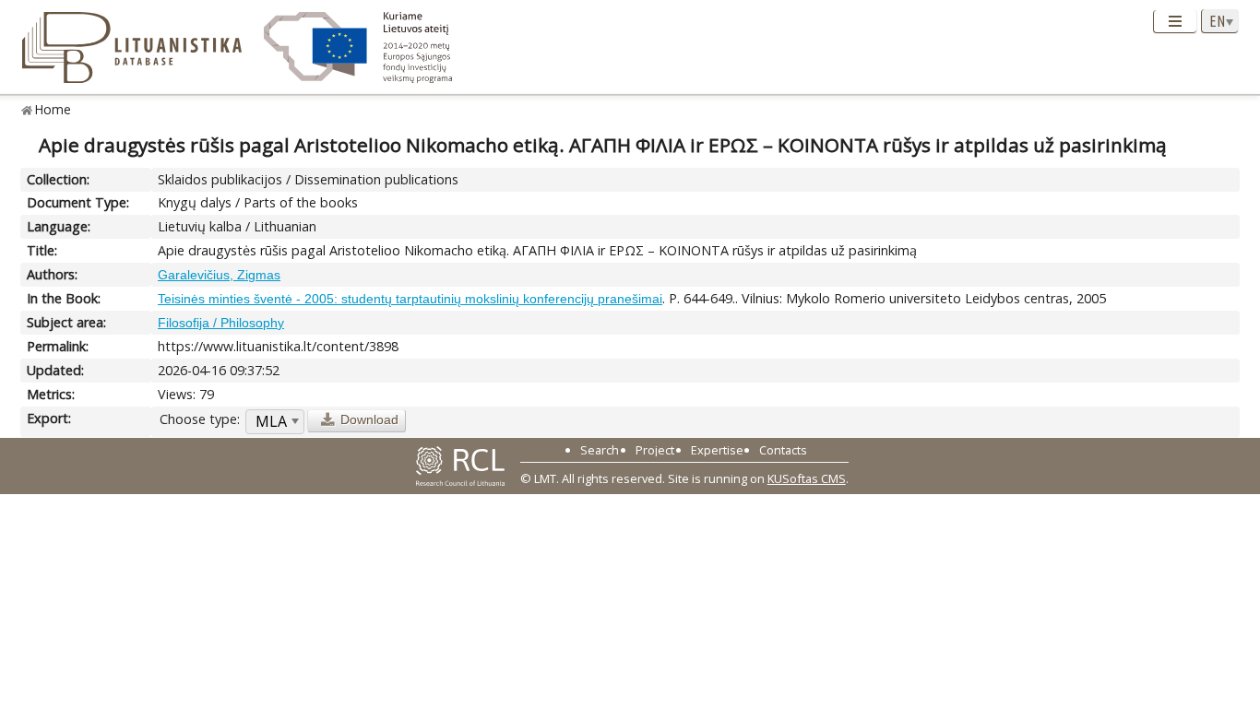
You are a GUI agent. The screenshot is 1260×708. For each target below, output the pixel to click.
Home (53, 109)
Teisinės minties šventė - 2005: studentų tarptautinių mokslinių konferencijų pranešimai (410, 298)
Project (655, 450)
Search (599, 450)
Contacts (783, 450)
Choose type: (200, 419)
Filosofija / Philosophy (221, 322)
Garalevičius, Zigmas (219, 274)
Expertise (717, 450)
